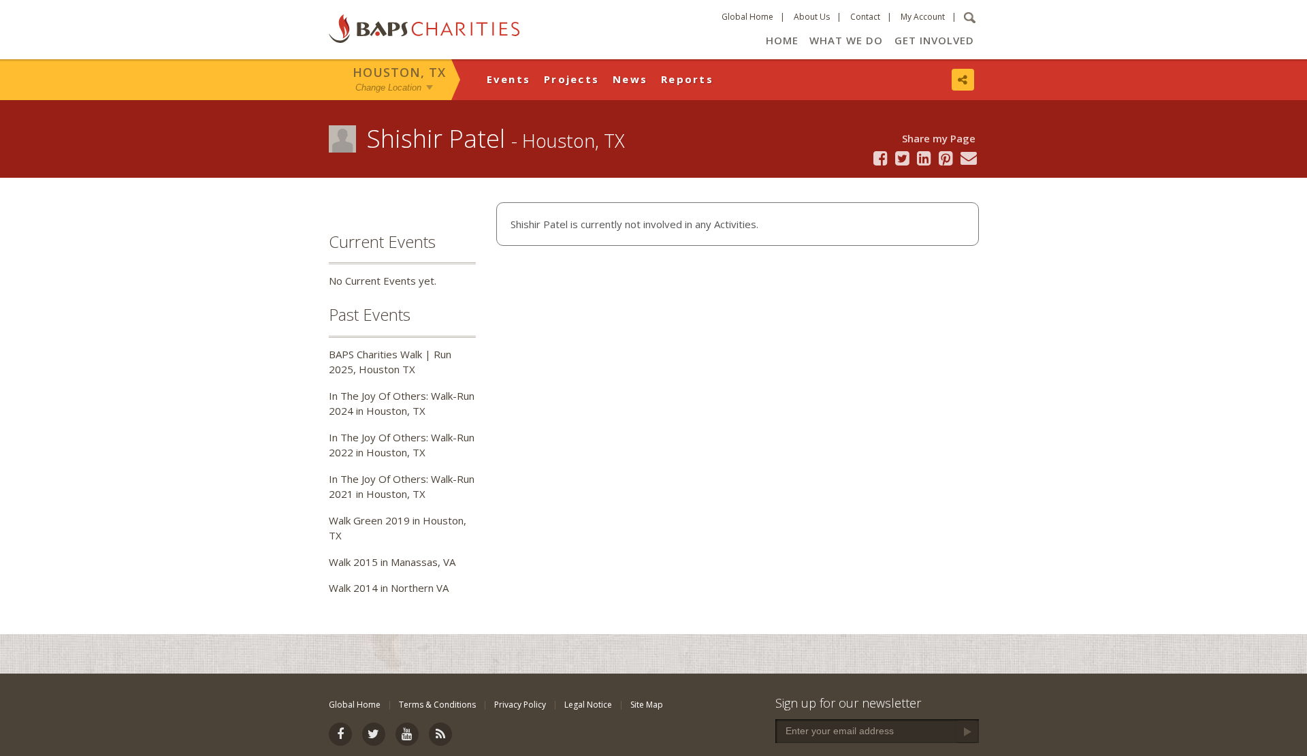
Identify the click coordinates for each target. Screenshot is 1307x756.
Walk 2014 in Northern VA (389, 588)
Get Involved (934, 40)
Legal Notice (588, 704)
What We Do (846, 40)
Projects (571, 79)
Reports (687, 79)
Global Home (747, 16)
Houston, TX (399, 72)
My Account (923, 16)
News (630, 79)
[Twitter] (373, 734)
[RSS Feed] (440, 734)
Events (509, 79)
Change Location (388, 87)
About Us (812, 16)
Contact (865, 16)
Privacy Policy (520, 704)
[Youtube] (407, 734)
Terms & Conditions (437, 704)
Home (782, 40)
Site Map (646, 704)
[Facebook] (340, 734)
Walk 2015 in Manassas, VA (392, 562)
